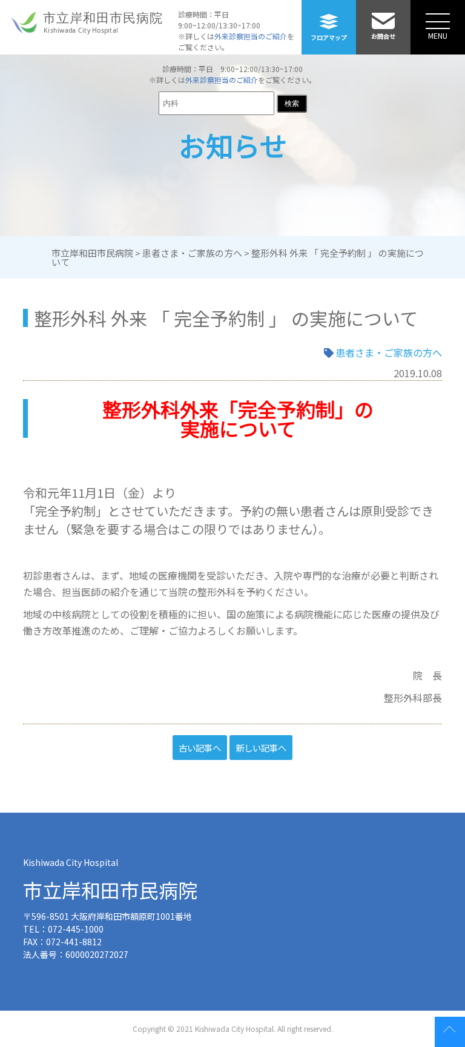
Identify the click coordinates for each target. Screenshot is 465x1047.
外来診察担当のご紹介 (250, 36)
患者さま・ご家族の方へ (388, 352)
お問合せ (383, 36)
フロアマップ (329, 37)
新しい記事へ (261, 747)
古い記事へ (200, 747)
